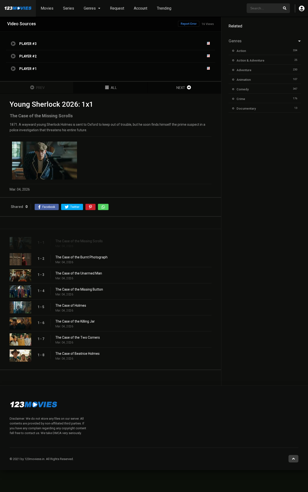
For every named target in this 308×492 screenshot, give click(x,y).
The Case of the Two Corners (77, 337)
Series (68, 8)
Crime (241, 99)
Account (140, 8)
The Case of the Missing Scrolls (79, 241)
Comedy (243, 89)
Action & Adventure (250, 60)
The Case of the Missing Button (79, 289)
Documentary (246, 108)
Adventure (244, 70)
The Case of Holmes (70, 305)
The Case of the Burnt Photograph (81, 257)
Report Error (189, 23)
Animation (244, 79)
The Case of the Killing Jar (75, 321)
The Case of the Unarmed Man (78, 273)
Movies (47, 8)
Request (117, 8)
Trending (164, 8)
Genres (90, 8)
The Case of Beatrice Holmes (77, 353)
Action (241, 51)
